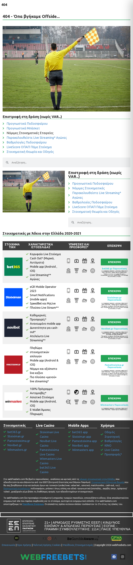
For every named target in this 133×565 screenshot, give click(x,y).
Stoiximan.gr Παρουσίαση (114, 298)
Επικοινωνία (8, 545)
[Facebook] (114, 556)
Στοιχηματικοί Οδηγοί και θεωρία (107, 482)
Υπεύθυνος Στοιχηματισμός (78, 545)
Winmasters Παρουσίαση (114, 405)
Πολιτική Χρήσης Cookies (47, 545)
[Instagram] (122, 556)
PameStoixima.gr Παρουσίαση (114, 366)
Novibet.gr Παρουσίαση (114, 328)
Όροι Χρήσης (24, 545)
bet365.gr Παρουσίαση (114, 268)
